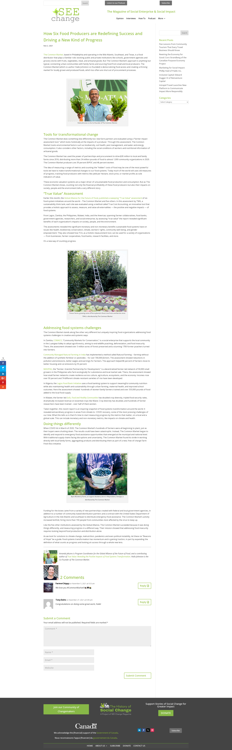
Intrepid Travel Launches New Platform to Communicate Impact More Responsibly (172, 88)
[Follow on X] (148, 730)
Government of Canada (107, 732)
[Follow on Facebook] (143, 730)
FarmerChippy (62, 583)
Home (90, 745)
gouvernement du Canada (105, 738)
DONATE (166, 713)
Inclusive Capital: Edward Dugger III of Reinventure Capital (170, 78)
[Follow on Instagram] (152, 730)
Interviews (131, 19)
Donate (127, 745)
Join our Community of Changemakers (66, 709)
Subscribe (166, 3)
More (160, 19)
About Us (100, 745)
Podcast (152, 19)
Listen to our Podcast (116, 3)
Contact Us (139, 745)
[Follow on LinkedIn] (139, 730)
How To (141, 19)
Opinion (120, 19)
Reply (143, 585)
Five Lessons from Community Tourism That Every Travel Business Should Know (173, 47)
